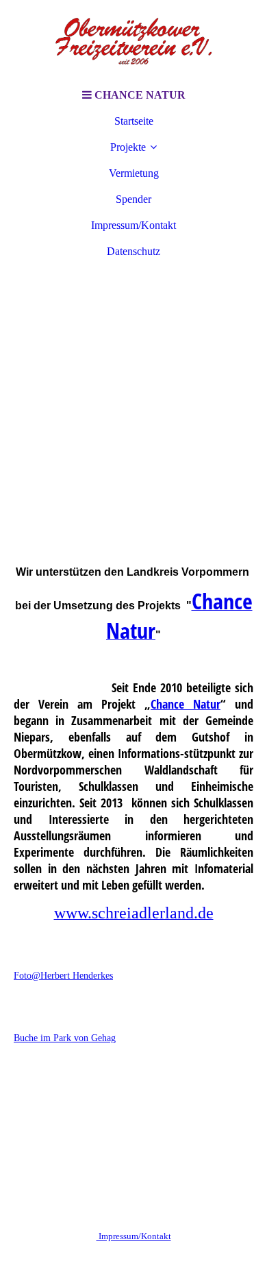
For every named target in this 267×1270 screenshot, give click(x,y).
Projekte (128, 147)
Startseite (133, 121)
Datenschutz (133, 251)
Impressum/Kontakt (133, 225)
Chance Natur (185, 704)
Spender (133, 199)
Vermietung (134, 173)
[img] (133, 41)
